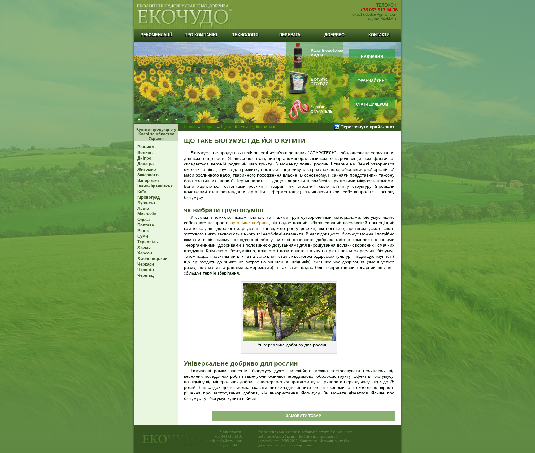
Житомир (146, 169)
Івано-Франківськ (155, 186)
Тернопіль (147, 242)
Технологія (245, 35)
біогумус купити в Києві (232, 398)
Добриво (334, 35)
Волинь (145, 152)
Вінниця (145, 147)
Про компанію (201, 35)
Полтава (145, 225)
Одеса (143, 219)
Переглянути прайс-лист (367, 126)
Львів (143, 208)
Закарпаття (148, 175)
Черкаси (145, 264)
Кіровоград (148, 197)
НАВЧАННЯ (372, 57)
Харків (144, 247)
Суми (142, 236)
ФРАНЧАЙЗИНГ (372, 80)
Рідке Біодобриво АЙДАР (327, 52)
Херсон (144, 253)
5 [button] (176, 120)
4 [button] (167, 120)
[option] (267, 82)
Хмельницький (152, 258)
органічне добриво (249, 222)
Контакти (378, 35)
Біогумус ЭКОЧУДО (319, 81)
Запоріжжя (148, 180)
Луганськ (146, 202)
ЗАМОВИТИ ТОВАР (303, 416)
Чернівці (146, 275)
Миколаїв (146, 214)
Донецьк (145, 163)
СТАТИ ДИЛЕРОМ (372, 104)
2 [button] (148, 120)
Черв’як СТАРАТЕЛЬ (322, 109)
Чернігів (145, 269)
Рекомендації (156, 35)
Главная (190, 127)
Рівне (143, 230)
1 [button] (139, 120)
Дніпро (144, 158)
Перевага (289, 35)
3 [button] (157, 120)
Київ (141, 191)
